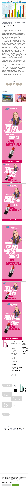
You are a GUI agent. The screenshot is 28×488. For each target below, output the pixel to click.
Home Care (15, 25)
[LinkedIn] (14, 378)
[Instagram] (12, 375)
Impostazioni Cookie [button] (7, 484)
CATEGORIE (25, 350)
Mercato (19, 25)
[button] (3, 98)
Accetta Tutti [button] (15, 484)
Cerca (24, 353)
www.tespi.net (16, 370)
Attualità (11, 25)
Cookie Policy (20, 428)
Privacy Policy (8, 429)
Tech (5, 26)
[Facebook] (15, 375)
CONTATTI (24, 351)
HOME (24, 341)
